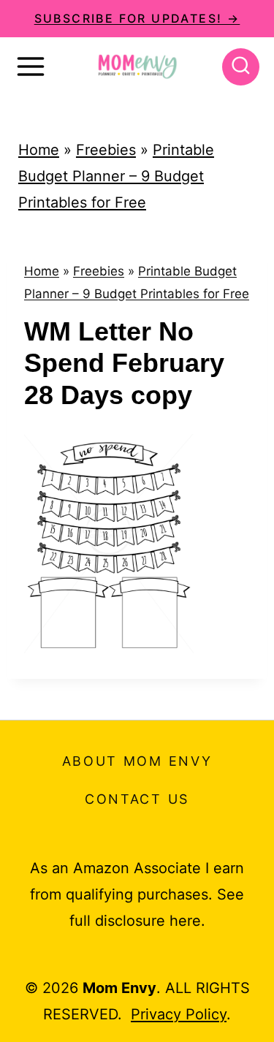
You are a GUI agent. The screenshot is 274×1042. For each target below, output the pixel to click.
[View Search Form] (240, 66)
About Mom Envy (137, 761)
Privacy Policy (179, 1014)
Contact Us (137, 799)
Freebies (106, 150)
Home (38, 150)
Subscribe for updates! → (137, 18)
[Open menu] (31, 66)
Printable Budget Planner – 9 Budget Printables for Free (116, 176)
